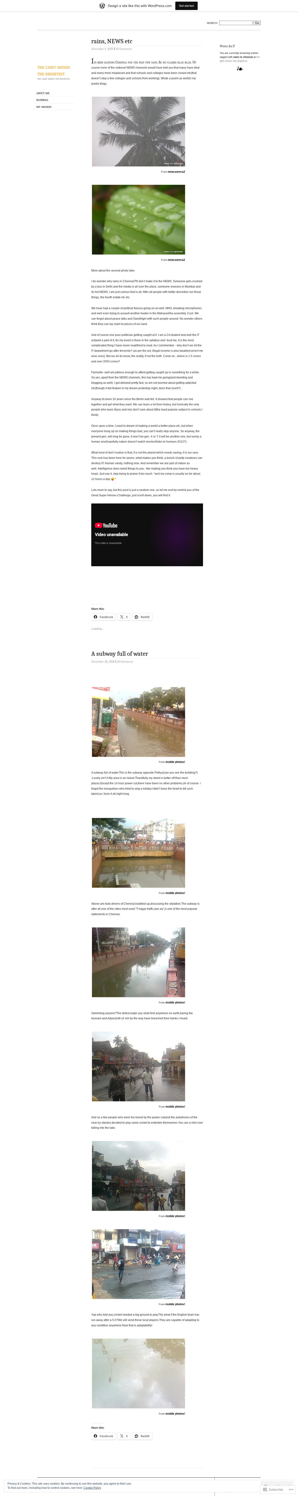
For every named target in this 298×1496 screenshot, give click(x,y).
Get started (186, 5)
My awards (43, 107)
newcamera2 (176, 171)
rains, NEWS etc (111, 41)
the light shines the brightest (53, 70)
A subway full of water (119, 653)
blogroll (42, 100)
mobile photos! (175, 762)
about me (42, 93)
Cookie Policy (92, 1487)
